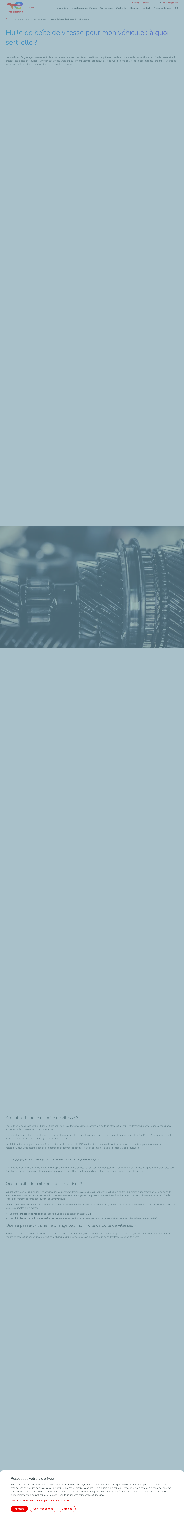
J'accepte (19, 1508)
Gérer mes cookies (43, 1508)
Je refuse (67, 1508)
